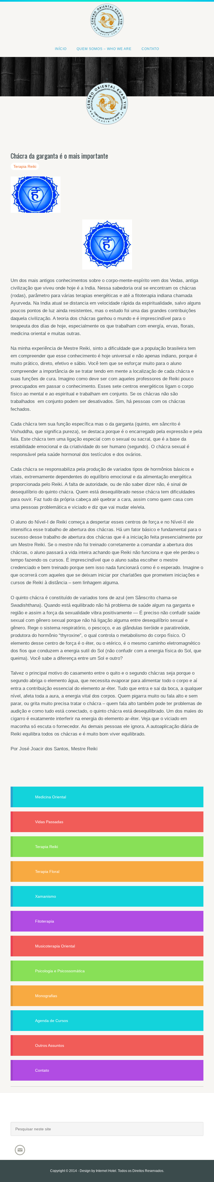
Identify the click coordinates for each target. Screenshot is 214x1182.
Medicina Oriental (50, 797)
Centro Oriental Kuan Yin (107, 13)
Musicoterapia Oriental (55, 946)
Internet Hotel (106, 1171)
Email (20, 1150)
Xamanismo (45, 896)
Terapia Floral (47, 871)
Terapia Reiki (24, 166)
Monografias (46, 996)
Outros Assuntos (49, 1045)
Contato (42, 1070)
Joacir (107, 1113)
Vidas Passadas (49, 822)
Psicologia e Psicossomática (60, 971)
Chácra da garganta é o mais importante (59, 156)
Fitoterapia (44, 921)
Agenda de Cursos (51, 1020)
